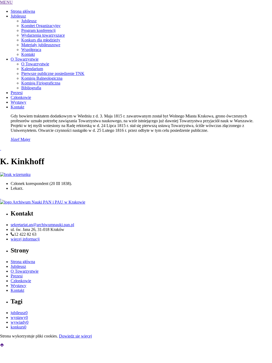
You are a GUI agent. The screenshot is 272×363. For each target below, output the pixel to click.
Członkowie (21, 97)
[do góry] (2, 345)
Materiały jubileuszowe (40, 45)
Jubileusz (18, 16)
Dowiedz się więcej (75, 336)
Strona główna (23, 11)
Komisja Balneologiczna (41, 78)
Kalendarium (32, 68)
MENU (6, 2)
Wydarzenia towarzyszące (43, 35)
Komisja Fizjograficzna (40, 83)
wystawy (19, 317)
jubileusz (19, 312)
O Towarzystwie (25, 59)
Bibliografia (31, 88)
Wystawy (18, 102)
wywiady (19, 322)
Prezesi (17, 92)
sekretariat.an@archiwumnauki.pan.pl (42, 224)
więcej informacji (25, 239)
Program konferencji (38, 30)
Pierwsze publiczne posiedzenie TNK (52, 73)
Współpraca (31, 49)
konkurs (18, 327)
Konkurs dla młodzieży (40, 40)
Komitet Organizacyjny (41, 25)
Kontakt (28, 54)
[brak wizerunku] (15, 174)
